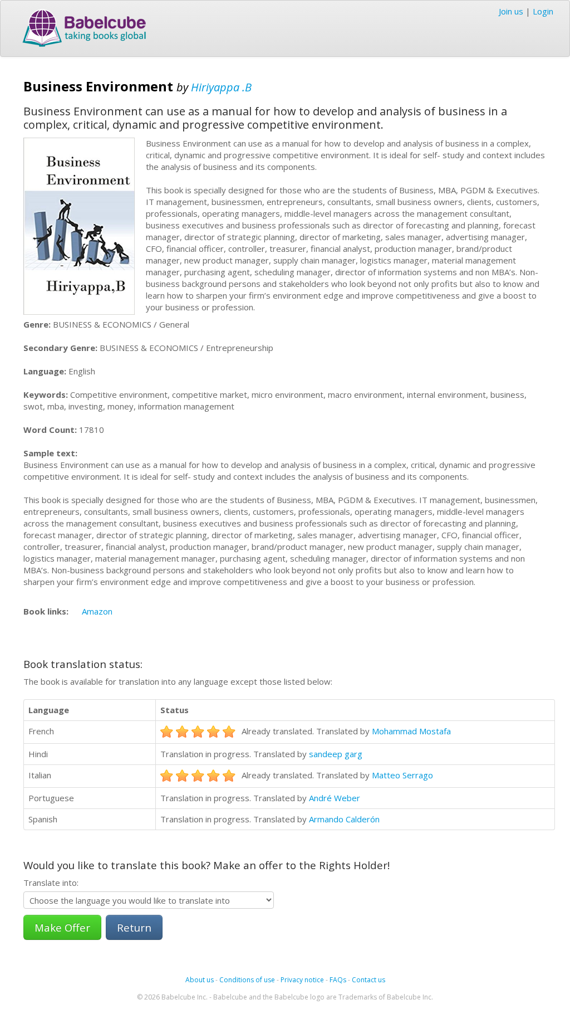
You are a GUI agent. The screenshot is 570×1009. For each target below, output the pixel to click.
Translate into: (50, 882)
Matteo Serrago (402, 775)
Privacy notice (302, 979)
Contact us (368, 979)
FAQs (338, 979)
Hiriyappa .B (221, 87)
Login (543, 11)
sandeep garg (335, 753)
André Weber (334, 797)
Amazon (97, 611)
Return (134, 927)
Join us (511, 11)
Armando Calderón (344, 819)
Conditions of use (247, 979)
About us (199, 979)
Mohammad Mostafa (411, 731)
